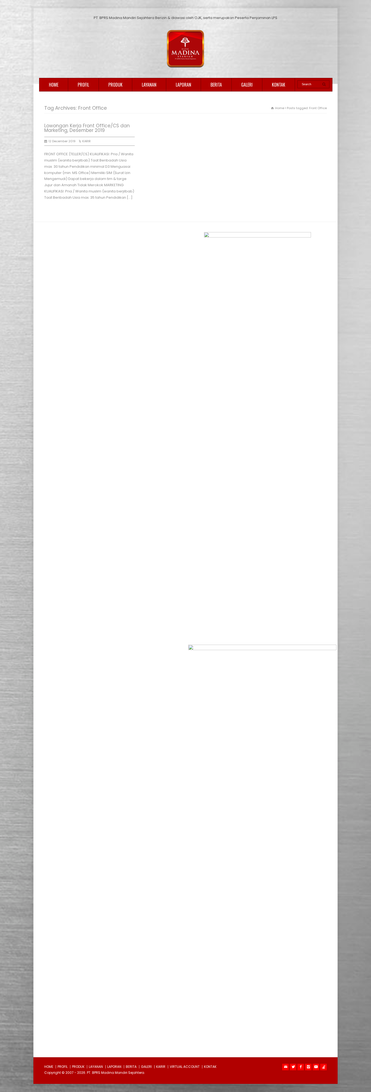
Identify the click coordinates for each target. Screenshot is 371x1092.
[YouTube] (316, 1067)
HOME (53, 84)
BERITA (216, 84)
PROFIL (83, 84)
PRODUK (115, 84)
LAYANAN (149, 84)
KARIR (86, 141)
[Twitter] (293, 1067)
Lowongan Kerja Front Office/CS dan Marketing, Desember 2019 (87, 128)
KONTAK (278, 84)
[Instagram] (308, 1067)
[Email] (285, 1067)
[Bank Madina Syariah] (185, 67)
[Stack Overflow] (323, 1067)
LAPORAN (183, 84)
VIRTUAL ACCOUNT (185, 1066)
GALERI (247, 84)
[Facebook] (300, 1067)
